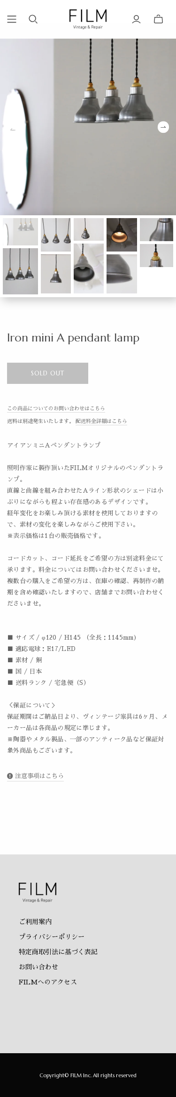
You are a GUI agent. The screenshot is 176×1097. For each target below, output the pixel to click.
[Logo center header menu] (11, 19)
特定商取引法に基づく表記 (58, 952)
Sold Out (47, 373)
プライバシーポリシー (51, 937)
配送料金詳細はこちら (101, 421)
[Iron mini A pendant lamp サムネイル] (20, 231)
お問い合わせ (38, 967)
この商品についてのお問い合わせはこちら (56, 408)
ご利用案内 (35, 921)
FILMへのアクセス (48, 982)
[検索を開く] (33, 19)
